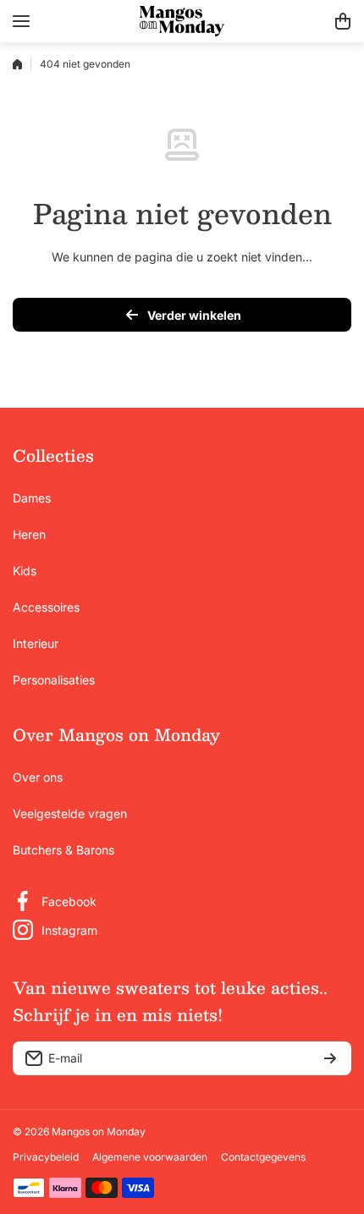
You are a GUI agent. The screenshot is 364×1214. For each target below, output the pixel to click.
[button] (342, 21)
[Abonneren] (330, 1058)
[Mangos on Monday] (182, 21)
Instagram (69, 930)
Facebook (69, 901)
